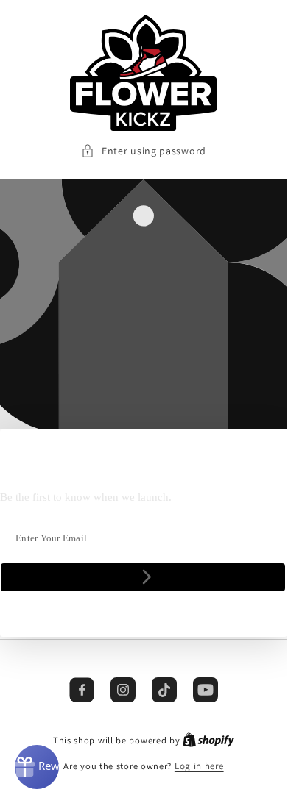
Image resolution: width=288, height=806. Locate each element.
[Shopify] (208, 740)
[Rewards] (37, 767)
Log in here (199, 766)
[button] (143, 151)
